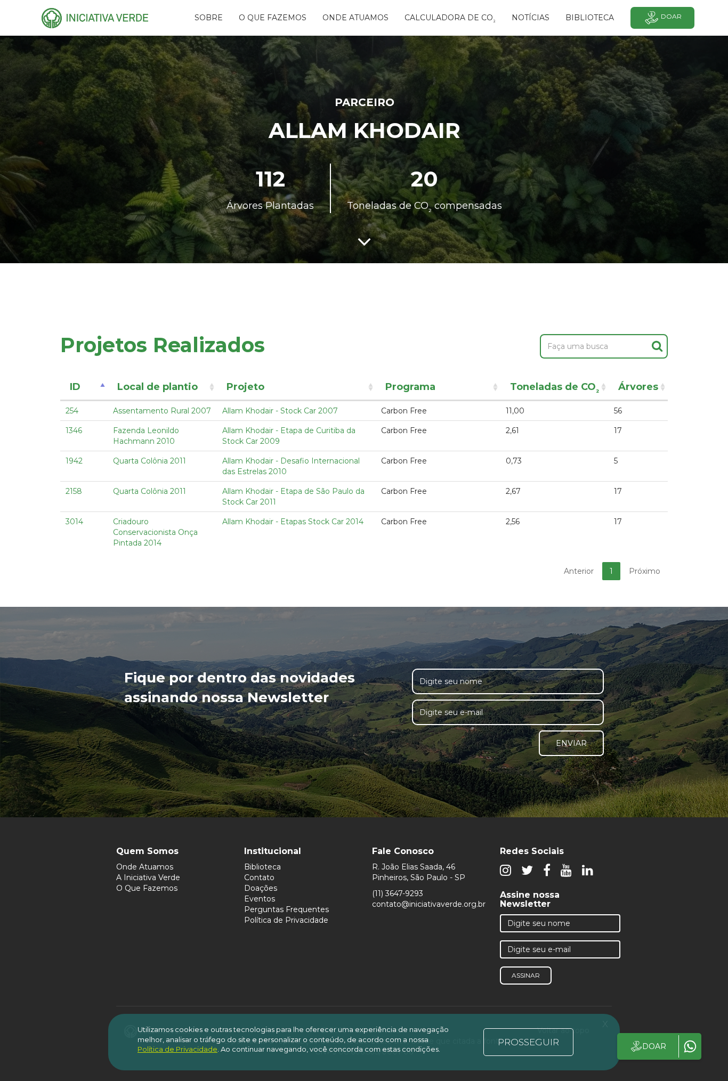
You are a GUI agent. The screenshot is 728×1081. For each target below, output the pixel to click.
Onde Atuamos (144, 867)
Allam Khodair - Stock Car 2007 (280, 411)
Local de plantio (157, 387)
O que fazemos (272, 17)
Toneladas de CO (554, 388)
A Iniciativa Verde (148, 877)
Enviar (571, 743)
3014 (74, 521)
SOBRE (209, 17)
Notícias (530, 17)
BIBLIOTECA (589, 17)
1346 (74, 430)
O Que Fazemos (146, 888)
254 (72, 411)
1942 (74, 461)
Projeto (245, 387)
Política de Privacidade (286, 920)
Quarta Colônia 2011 (149, 461)
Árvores (638, 387)
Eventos (259, 899)
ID (75, 387)
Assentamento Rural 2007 (162, 411)
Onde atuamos (355, 17)
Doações (260, 888)
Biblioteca (262, 867)
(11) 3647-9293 (397, 893)
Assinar (526, 975)
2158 (74, 491)
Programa (410, 387)
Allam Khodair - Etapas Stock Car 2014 (292, 521)
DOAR (654, 1046)
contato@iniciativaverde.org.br (429, 904)
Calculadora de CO (450, 19)
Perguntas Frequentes (286, 909)
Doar (671, 16)
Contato (259, 877)
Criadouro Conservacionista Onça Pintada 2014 (155, 532)
